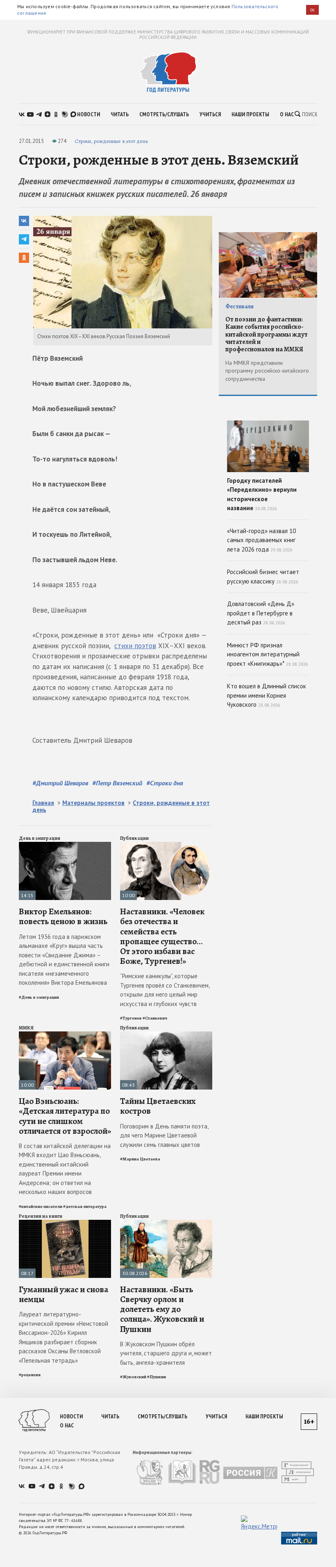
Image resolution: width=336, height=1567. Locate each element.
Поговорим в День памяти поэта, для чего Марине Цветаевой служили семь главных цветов (164, 1135)
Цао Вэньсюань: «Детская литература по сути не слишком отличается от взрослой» (65, 1116)
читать (120, 114)
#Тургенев (131, 1018)
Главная (43, 803)
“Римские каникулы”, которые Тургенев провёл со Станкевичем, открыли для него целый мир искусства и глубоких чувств (164, 990)
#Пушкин (156, 1377)
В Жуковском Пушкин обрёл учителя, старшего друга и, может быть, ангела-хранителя (166, 1353)
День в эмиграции (39, 838)
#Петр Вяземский (117, 783)
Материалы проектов (93, 803)
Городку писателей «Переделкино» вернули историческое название (262, 494)
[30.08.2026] (166, 1223)
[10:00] (166, 845)
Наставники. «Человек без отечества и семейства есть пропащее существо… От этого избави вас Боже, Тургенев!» (162, 936)
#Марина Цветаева (140, 1159)
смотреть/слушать (164, 114)
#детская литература (85, 1206)
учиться (210, 114)
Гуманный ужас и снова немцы (63, 1294)
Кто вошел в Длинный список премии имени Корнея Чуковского (266, 695)
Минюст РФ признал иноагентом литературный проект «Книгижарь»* (267, 654)
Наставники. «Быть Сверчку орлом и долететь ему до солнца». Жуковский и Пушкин (162, 1309)
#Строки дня (164, 783)
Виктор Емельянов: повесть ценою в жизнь (63, 916)
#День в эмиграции (39, 997)
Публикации (134, 838)
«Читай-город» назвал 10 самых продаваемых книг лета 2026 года (261, 540)
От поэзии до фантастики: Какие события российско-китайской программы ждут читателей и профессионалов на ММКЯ (266, 334)
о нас (287, 114)
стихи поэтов (135, 645)
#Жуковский (133, 1377)
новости (88, 114)
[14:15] (65, 845)
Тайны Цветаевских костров (158, 1106)
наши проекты (250, 114)
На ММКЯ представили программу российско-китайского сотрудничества (267, 370)
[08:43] (166, 1035)
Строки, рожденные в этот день (111, 141)
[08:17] (65, 1223)
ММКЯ (26, 1027)
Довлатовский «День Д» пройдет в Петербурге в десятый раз (260, 613)
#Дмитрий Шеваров (60, 783)
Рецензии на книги (40, 1216)
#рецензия (30, 1375)
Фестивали (239, 306)
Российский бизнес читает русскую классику (263, 576)
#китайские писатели (40, 1206)
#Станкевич (155, 1018)
